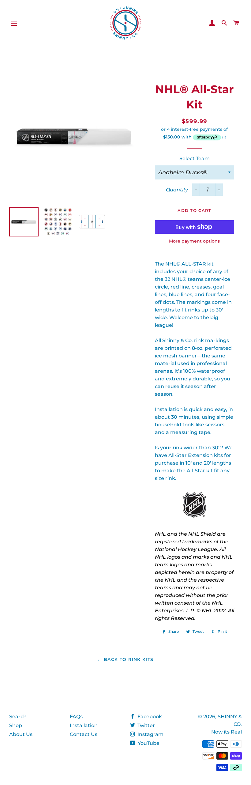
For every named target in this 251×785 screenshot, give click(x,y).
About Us (20, 734)
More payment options (194, 241)
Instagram (149, 734)
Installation (84, 725)
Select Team (194, 158)
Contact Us (83, 734)
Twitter (145, 725)
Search (18, 716)
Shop (15, 725)
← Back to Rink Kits (125, 659)
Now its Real (226, 732)
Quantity (177, 190)
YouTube (148, 743)
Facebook (149, 716)
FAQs (76, 716)
